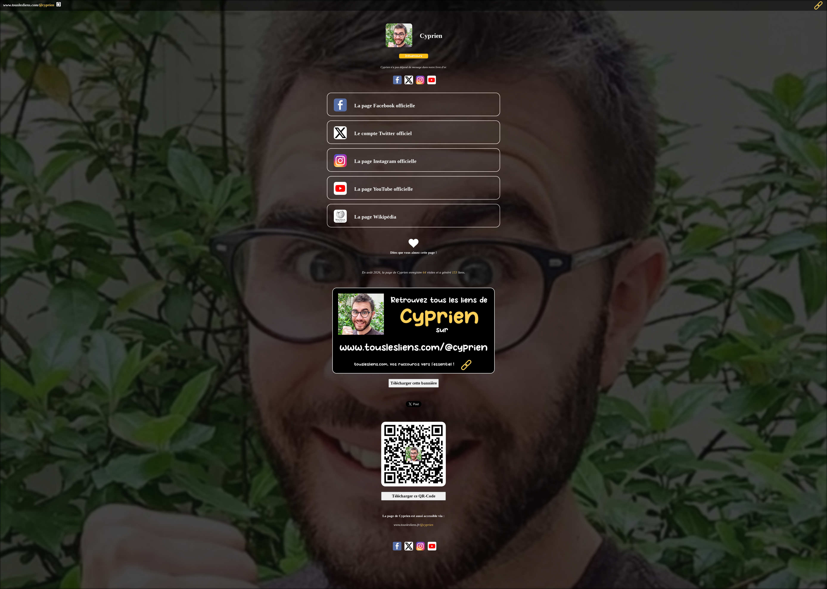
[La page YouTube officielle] (430, 83)
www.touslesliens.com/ (28, 5)
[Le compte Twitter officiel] (408, 83)
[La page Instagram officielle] (419, 83)
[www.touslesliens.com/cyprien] (413, 372)
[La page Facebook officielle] (397, 83)
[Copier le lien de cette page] (58, 4)
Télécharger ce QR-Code (413, 496)
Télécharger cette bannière (413, 383)
